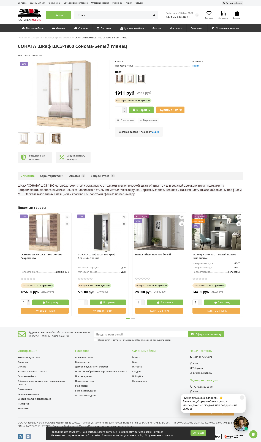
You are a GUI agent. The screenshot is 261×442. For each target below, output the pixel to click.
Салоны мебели (37, 2)
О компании (54, 2)
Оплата (22, 366)
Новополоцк (139, 381)
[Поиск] (154, 15)
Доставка (22, 2)
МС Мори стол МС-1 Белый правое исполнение (214, 256)
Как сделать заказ (28, 394)
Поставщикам (83, 376)
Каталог (61, 15)
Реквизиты (81, 385)
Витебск (137, 366)
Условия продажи (85, 390)
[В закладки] (67, 217)
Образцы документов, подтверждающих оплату (41, 382)
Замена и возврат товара (76, 2)
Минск (136, 357)
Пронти (196, 65)
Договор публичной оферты (91, 366)
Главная (22, 37)
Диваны (61, 28)
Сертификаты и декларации (34, 398)
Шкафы (35, 37)
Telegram (197, 368)
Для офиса (176, 28)
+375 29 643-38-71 (178, 17)
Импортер (23, 403)
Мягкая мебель (35, 28)
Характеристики (51, 176)
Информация (27, 351)
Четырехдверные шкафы (57, 37)
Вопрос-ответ (102, 176)
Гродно (136, 371)
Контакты (23, 408)
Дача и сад (197, 28)
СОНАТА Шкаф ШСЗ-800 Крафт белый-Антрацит (97, 256)
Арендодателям (84, 357)
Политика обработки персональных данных (101, 371)
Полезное (82, 351)
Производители (84, 381)
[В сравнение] (67, 223)
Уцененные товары (227, 28)
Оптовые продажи (100, 2)
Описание (27, 176)
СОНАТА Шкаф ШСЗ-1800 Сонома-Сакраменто (42, 256)
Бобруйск (137, 376)
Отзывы (139, 2)
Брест (135, 362)
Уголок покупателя (29, 357)
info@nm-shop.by (202, 372)
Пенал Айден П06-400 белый (153, 254)
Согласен (198, 432)
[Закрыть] (242, 397)
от (133, 100)
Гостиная (106, 28)
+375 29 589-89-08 (203, 386)
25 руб (155, 131)
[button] (18, 264)
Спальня (83, 28)
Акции (129, 2)
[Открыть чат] (241, 423)
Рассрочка (117, 2)
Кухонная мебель (134, 28)
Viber (195, 363)
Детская (156, 28)
